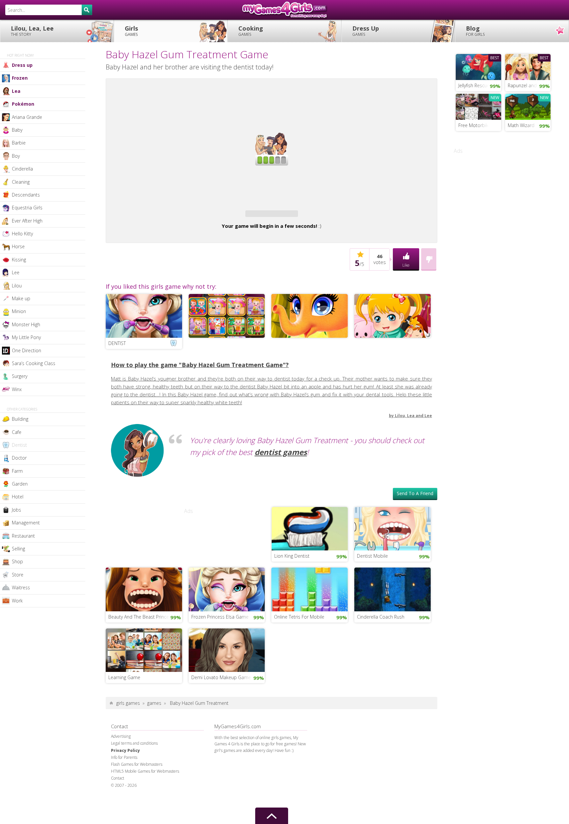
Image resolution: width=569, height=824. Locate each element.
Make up (21, 298)
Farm (17, 471)
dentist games (281, 471)
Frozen (20, 78)
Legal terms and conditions (134, 762)
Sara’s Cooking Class (33, 363)
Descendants (26, 195)
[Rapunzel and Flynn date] (528, 66)
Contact (117, 797)
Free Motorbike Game (479, 125)
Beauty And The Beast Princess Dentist (145, 636)
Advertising (121, 755)
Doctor (19, 458)
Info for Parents (124, 776)
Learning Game (124, 696)
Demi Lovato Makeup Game (221, 696)
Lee (15, 272)
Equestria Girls (27, 207)
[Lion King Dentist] (310, 547)
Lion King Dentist (292, 575)
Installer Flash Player (271, 104)
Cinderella (22, 169)
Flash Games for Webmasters (136, 783)
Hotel (17, 496)
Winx (17, 389)
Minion (19, 311)
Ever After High (27, 221)
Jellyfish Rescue (474, 85)
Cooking (250, 30)
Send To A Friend (415, 512)
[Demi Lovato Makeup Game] (227, 668)
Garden (20, 484)
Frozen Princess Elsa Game (220, 636)
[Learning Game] (144, 668)
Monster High (26, 324)
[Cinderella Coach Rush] (392, 607)
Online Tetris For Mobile (299, 636)
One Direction (26, 350)
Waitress (21, 587)
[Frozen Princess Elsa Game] (227, 607)
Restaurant (23, 536)
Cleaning (21, 182)
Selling (18, 548)
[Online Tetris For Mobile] (309, 607)
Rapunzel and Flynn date (529, 85)
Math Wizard (521, 125)
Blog (475, 30)
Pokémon (23, 104)
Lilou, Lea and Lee (413, 435)
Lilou (17, 285)
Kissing (19, 259)
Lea (16, 91)
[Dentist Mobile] (392, 547)
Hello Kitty (22, 233)
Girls (131, 30)
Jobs (16, 510)
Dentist (19, 445)
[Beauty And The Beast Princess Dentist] (144, 607)
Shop (17, 561)
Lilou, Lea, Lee (32, 30)
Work (17, 601)
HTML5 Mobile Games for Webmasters (145, 790)
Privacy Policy (125, 769)
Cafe (16, 432)
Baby (17, 130)
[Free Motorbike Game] (478, 106)
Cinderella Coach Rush (380, 636)
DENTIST (117, 362)
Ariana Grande (27, 117)
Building (20, 419)
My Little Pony (26, 337)
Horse (18, 246)
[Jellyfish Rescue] (478, 66)
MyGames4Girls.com (284, 10)
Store (17, 574)
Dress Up (365, 30)
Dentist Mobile (372, 575)
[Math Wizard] (528, 106)
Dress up (22, 65)
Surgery (19, 376)
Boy (16, 156)
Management (26, 522)
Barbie (19, 143)
